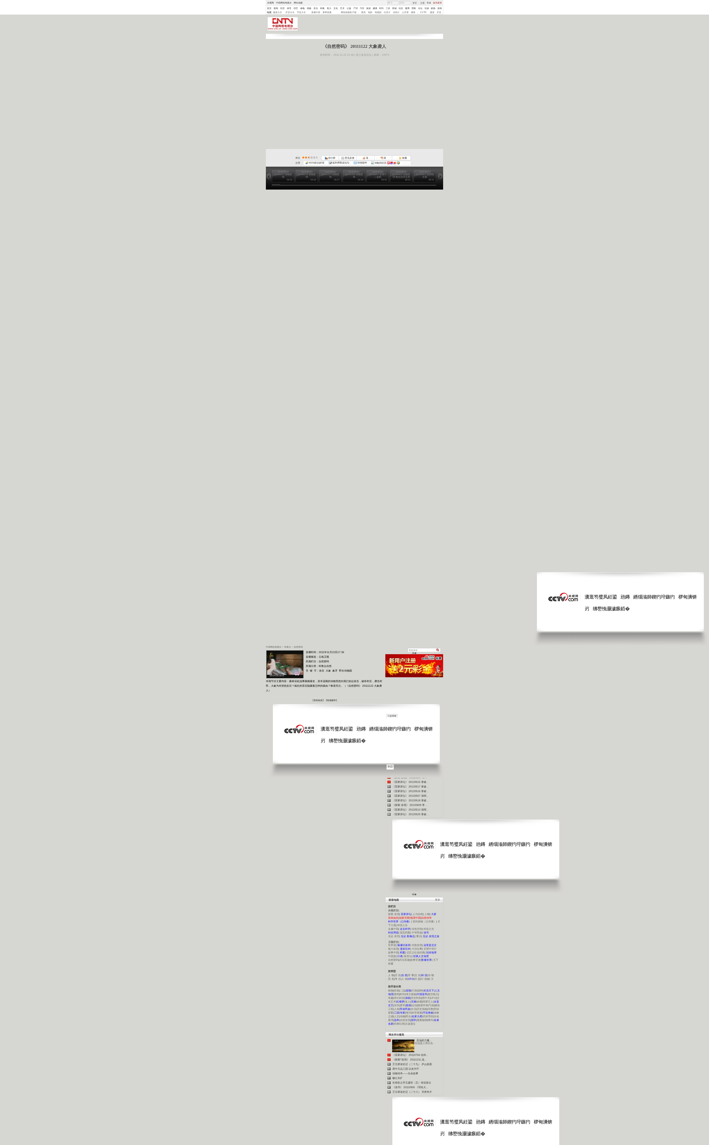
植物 (390, 990)
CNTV (385, 54)
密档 (396, 994)
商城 (394, 8)
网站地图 (298, 2)
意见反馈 (349, 158)
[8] (311, 157)
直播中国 (315, 12)
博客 (414, 8)
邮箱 (433, 8)
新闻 (276, 8)
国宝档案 (405, 932)
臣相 (396, 990)
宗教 (430, 1008)
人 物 (391, 975)
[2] (303, 157)
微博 (407, 8)
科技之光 (429, 928)
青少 (329, 8)
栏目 (439, 12)
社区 (401, 8)
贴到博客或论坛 (340, 162)
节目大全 (301, 12)
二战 (402, 990)
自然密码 (298, 647)
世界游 (392, 945)
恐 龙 (391, 978)
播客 (413, 12)
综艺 (296, 8)
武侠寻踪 (428, 1016)
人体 (396, 1008)
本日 (390, 766)
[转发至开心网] (388, 163)
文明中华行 (430, 948)
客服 (429, 2)
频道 (432, 12)
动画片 (396, 12)
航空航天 (433, 994)
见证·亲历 (393, 936)
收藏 (404, 158)
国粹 (420, 990)
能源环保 (423, 1005)
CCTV (423, 12)
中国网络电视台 (284, 2)
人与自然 (418, 914)
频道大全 (277, 12)
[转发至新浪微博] (394, 163)
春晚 (302, 8)
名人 (407, 1001)
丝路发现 (417, 945)
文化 (335, 8)
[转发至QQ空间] (398, 163)
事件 (430, 1020)
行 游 (424, 978)
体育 (289, 8)
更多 (437, 899)
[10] (314, 157)
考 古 (398, 978)
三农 (388, 8)
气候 (431, 1005)
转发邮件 (362, 162)
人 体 (404, 978)
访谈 (426, 8)
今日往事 (417, 948)
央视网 (270, 2)
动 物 (431, 975)
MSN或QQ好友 (316, 162)
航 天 (431, 978)
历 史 (398, 975)
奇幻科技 (399, 997)
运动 (414, 1005)
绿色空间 (417, 928)
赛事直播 (327, 12)
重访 (418, 936)
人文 (396, 1016)
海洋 (408, 1012)
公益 (349, 8)
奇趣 (390, 997)
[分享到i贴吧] (392, 163)
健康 (375, 8)
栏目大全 (290, 12)
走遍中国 (393, 928)
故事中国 (393, 952)
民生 (408, 1016)
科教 (322, 8)
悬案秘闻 (422, 1020)
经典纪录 (399, 1023)
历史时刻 (416, 997)
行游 (414, 990)
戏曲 (309, 8)
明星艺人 (428, 1001)
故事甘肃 (415, 959)
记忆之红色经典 (416, 952)
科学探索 (417, 1012)
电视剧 (378, 12)
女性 (396, 1005)
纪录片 (387, 12)
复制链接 (318, 700)
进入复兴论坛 (363, 54)
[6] (308, 157)
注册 (422, 3)
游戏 (439, 8)
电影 (370, 12)
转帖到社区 (381, 163)
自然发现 (405, 1020)
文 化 (418, 975)
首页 (269, 8)
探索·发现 (393, 914)
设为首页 (437, 2)
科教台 (287, 647)
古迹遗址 (410, 1023)
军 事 (411, 975)
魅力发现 (393, 948)
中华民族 (417, 932)
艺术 (342, 8)
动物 (402, 1016)
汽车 (362, 8)
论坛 (420, 8)
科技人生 (402, 925)
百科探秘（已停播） (424, 921)
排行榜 (331, 158)
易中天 (426, 997)
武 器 (417, 978)
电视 (269, 12)
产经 (355, 8)
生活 (413, 1008)
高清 (363, 12)
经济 (282, 8)
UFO (433, 997)
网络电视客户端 (348, 12)
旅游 (368, 8)
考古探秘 (411, 994)
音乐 (316, 8)
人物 (427, 914)
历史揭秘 (422, 1008)
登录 (414, 3)
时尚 (381, 8)
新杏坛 (408, 956)
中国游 (392, 956)
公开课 (405, 12)
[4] (306, 157)
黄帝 (402, 1005)
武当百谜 (404, 959)
